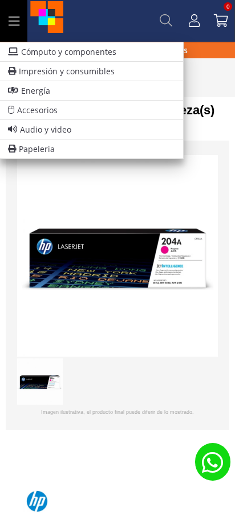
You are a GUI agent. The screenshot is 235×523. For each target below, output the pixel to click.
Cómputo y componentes (68, 51)
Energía (35, 90)
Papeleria (37, 148)
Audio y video (45, 129)
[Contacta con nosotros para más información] (212, 461)
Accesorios (37, 110)
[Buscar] (166, 20)
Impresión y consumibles (67, 71)
